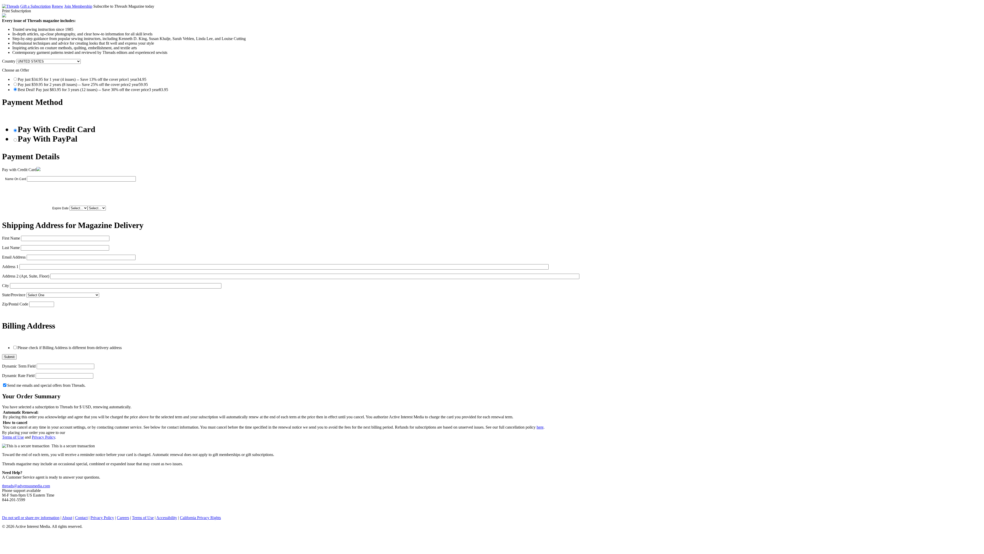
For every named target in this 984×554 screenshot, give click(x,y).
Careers (123, 518)
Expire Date (60, 208)
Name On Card (15, 179)
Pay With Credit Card (56, 129)
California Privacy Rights (200, 518)
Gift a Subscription (35, 6)
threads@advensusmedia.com (26, 486)
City (5, 285)
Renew (57, 6)
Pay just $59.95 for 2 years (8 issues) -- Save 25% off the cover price (83, 84)
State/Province (13, 295)
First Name (11, 238)
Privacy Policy (43, 437)
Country (8, 61)
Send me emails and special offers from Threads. (46, 385)
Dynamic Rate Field (18, 375)
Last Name (11, 247)
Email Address (14, 257)
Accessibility (166, 518)
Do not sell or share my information (30, 518)
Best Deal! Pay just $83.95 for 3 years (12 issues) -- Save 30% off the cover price (93, 89)
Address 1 (10, 266)
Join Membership (78, 6)
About (67, 518)
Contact (81, 518)
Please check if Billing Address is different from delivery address (69, 347)
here (540, 427)
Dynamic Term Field (19, 366)
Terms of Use (13, 437)
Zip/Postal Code (15, 304)
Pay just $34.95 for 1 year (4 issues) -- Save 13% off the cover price (82, 79)
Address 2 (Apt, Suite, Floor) (25, 276)
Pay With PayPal (47, 138)
